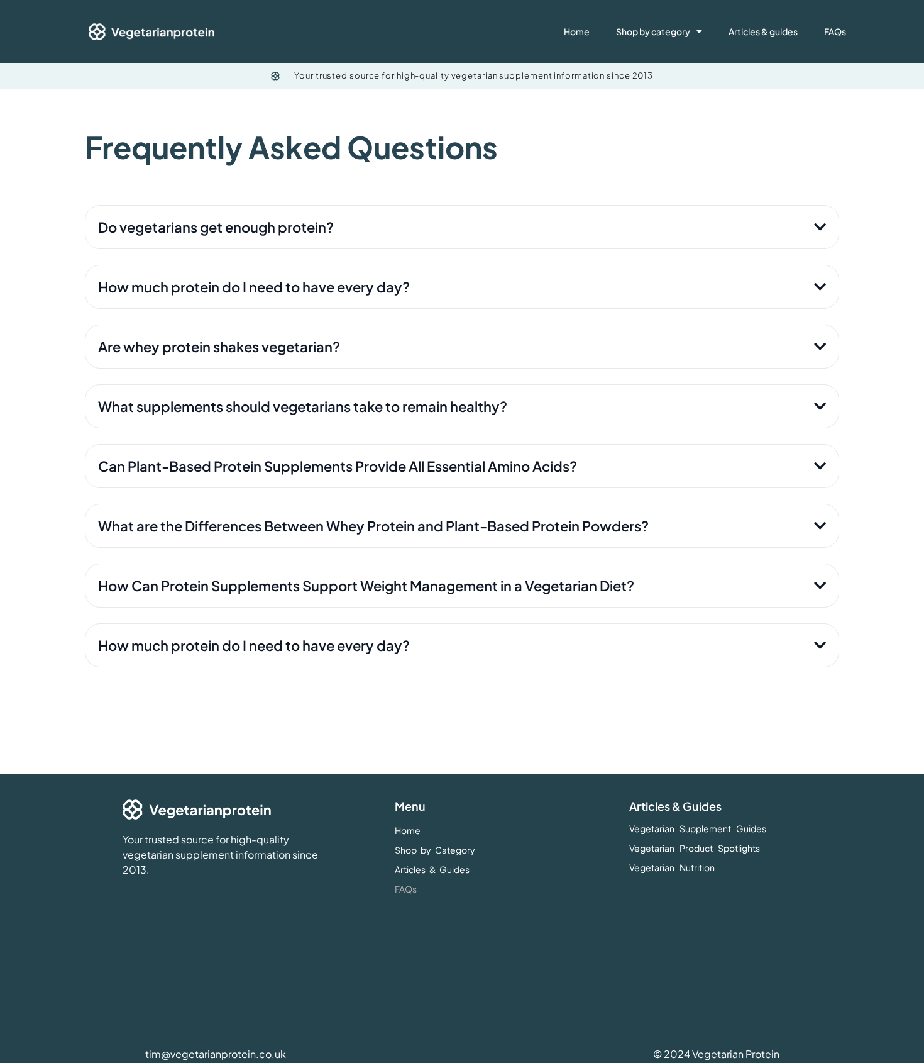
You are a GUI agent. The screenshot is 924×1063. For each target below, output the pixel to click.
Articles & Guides (432, 869)
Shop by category (653, 31)
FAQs (835, 31)
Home (577, 31)
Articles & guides (763, 31)
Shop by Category (435, 849)
